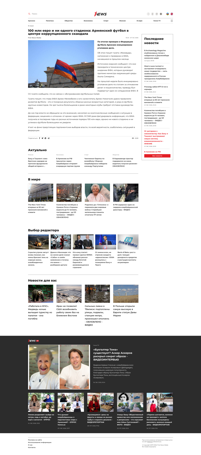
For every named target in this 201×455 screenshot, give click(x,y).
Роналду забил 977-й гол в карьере (156, 88)
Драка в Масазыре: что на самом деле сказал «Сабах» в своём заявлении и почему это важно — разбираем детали (60, 258)
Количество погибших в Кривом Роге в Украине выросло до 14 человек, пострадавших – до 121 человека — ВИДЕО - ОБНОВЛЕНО (67, 211)
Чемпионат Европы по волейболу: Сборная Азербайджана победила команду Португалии (95, 162)
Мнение (122, 20)
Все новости (157, 156)
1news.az (150, 441)
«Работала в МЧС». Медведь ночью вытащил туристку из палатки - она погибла (40, 312)
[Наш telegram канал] (156, 14)
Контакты (32, 447)
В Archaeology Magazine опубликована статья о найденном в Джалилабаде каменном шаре (156, 54)
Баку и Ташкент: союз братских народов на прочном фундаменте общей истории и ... (38, 162)
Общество (69, 20)
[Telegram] (48, 138)
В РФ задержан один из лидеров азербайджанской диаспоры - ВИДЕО (125, 207)
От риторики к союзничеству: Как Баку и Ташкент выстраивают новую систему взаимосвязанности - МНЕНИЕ (156, 137)
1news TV (156, 20)
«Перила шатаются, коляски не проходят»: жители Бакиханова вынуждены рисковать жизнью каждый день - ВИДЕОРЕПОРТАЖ (160, 420)
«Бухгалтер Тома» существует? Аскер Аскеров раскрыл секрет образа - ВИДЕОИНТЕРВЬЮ (112, 354)
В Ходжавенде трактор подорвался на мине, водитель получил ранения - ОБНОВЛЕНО (125, 162)
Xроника (31, 20)
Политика (50, 20)
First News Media (34, 38)
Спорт (106, 20)
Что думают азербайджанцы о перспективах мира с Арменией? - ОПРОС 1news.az (67, 420)
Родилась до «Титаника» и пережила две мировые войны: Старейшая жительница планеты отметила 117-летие (96, 210)
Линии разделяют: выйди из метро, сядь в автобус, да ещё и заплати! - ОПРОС (41, 417)
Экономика (88, 20)
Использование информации (39, 442)
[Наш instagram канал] (161, 14)
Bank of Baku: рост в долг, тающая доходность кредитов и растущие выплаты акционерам (127, 257)
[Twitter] (42, 138)
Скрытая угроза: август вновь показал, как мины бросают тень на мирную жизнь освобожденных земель (38, 258)
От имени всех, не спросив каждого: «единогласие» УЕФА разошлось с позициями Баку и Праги (104, 258)
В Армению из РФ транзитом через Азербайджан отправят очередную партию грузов (68, 162)
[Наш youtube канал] (148, 14)
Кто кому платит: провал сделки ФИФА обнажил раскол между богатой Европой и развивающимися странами (82, 259)
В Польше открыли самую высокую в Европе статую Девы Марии (125, 311)
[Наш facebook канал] (152, 14)
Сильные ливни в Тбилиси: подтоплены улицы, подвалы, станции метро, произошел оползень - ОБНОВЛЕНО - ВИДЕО (97, 315)
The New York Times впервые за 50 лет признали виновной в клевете (38, 208)
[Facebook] (40, 138)
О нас (30, 445)
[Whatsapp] (45, 138)
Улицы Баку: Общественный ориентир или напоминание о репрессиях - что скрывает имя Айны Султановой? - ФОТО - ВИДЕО (130, 420)
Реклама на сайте (35, 440)
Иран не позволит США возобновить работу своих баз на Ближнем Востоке (67, 311)
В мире (139, 20)
